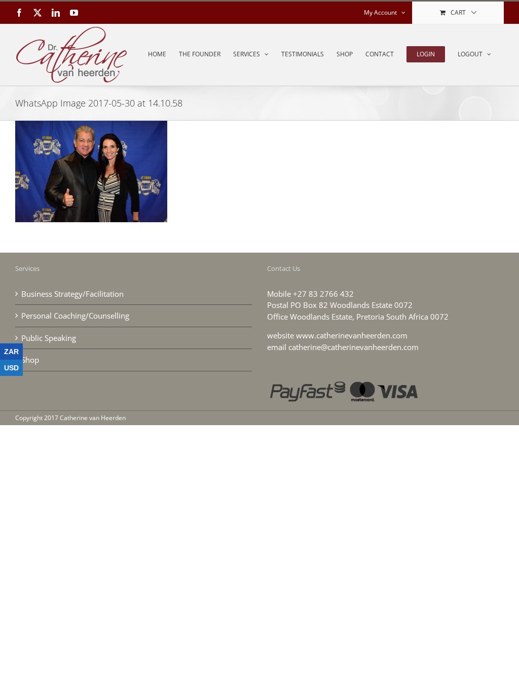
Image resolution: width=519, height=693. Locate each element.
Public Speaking (48, 338)
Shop (30, 360)
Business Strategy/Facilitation (72, 294)
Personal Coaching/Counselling (75, 315)
